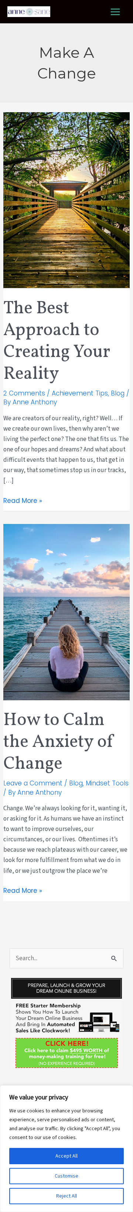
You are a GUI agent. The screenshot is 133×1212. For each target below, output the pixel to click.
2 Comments (24, 393)
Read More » (22, 501)
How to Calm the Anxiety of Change (59, 742)
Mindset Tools (107, 783)
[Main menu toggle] (115, 11)
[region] (66, 1148)
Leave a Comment (32, 783)
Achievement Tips (80, 393)
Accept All (66, 1156)
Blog (118, 393)
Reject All (66, 1196)
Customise (66, 1176)
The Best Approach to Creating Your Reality (56, 341)
